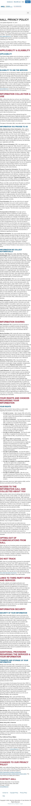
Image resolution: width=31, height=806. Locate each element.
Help (23, 1)
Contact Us (10, 1)
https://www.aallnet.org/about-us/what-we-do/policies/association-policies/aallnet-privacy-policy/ (13, 773)
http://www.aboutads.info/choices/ (8, 572)
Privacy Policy (23, 792)
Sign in (28, 2)
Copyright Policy (14, 792)
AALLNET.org (17, 1)
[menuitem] (10, 1)
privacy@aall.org (4, 89)
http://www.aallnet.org (5, 36)
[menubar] (16, 1)
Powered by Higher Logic (15, 803)
